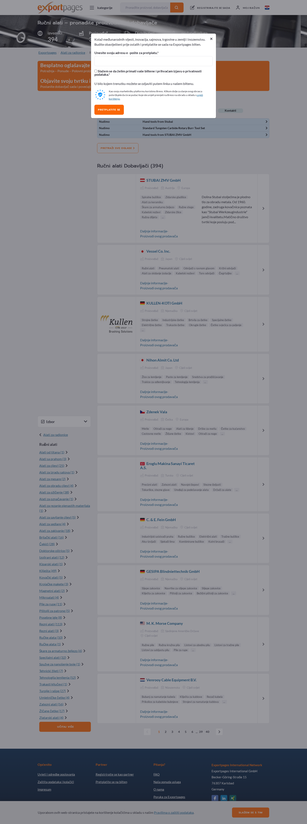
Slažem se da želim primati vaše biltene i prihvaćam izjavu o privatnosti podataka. (148, 72)
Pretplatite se (109, 110)
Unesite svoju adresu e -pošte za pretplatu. (125, 52)
